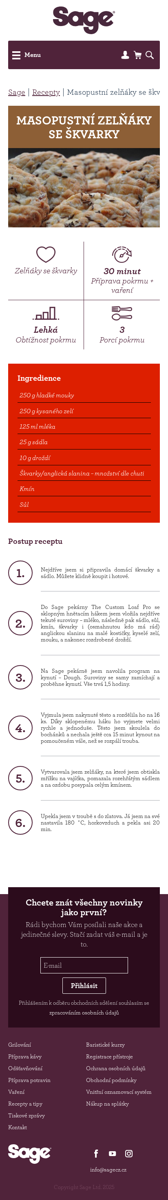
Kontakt (17, 1127)
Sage (16, 92)
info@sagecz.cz (108, 1169)
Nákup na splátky (107, 1103)
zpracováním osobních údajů (84, 1012)
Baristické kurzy (105, 1044)
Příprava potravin (29, 1080)
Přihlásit (84, 986)
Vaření (16, 1092)
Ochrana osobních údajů (116, 1068)
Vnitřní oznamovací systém (119, 1092)
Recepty (46, 92)
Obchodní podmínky (111, 1080)
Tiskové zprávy (26, 1115)
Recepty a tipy (25, 1103)
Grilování (19, 1044)
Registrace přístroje (109, 1056)
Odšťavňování (25, 1068)
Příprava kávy (25, 1056)
